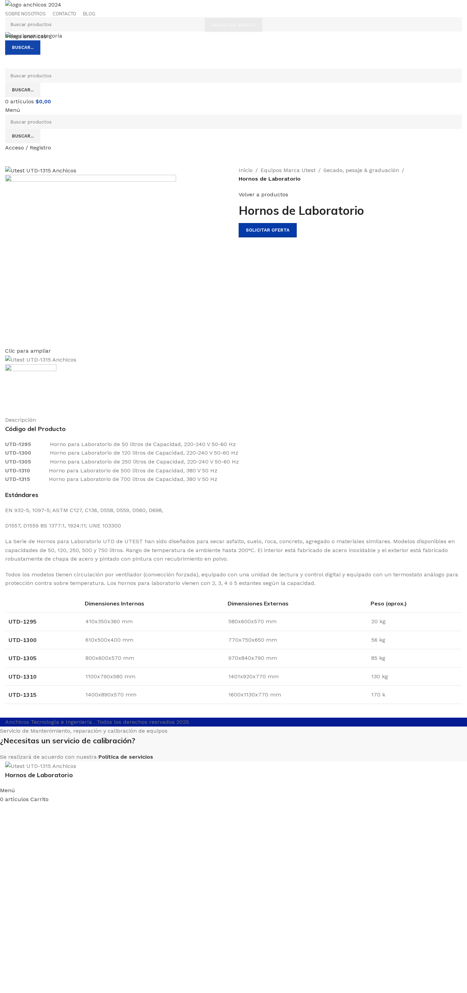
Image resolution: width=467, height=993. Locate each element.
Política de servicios (125, 757)
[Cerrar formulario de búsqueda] (8, 8)
